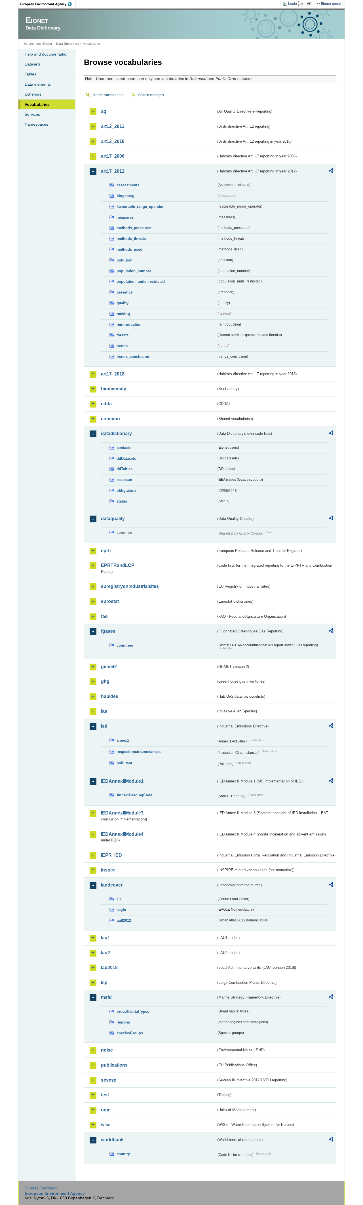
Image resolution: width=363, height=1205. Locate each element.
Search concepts (151, 95)
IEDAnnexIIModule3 (122, 813)
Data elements (38, 84)
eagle (121, 910)
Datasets (33, 64)
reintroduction (129, 324)
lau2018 (109, 967)
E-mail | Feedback (41, 1188)
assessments (128, 185)
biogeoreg (125, 196)
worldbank (112, 1139)
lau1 (105, 937)
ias (104, 711)
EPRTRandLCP (117, 565)
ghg (105, 681)
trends (122, 346)
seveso (109, 1080)
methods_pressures (134, 228)
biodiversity (113, 388)
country (123, 1154)
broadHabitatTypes (133, 1011)
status (122, 501)
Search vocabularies (108, 95)
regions (123, 1022)
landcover (112, 885)
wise (106, 1124)
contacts (124, 448)
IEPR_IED (111, 855)
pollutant (124, 763)
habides (109, 696)
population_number (134, 271)
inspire (108, 870)
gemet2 (109, 666)
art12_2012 (112, 126)
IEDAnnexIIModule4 (122, 834)
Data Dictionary (67, 43)
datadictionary (116, 433)
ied (104, 726)
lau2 (105, 952)
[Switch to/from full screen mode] (310, 4)
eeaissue (124, 480)
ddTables (124, 469)
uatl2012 (124, 920)
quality (122, 303)
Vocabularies (37, 104)
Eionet (47, 43)
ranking (123, 314)
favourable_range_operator (140, 206)
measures (125, 217)
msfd (106, 997)
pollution (124, 260)
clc (119, 899)
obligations (126, 490)
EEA (48, 4)
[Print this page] (302, 4)
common (110, 418)
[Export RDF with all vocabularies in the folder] (331, 171)
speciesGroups (130, 1033)
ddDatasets (126, 458)
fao (104, 616)
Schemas (33, 94)
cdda (106, 403)
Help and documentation (47, 54)
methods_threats (131, 239)
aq (103, 111)
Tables (30, 74)
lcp (104, 982)
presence (124, 292)
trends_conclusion (133, 356)
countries (125, 645)
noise (107, 1050)
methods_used (129, 249)
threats (122, 335)
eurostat (110, 601)
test (105, 1094)
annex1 (123, 740)
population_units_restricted (141, 281)
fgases (108, 631)
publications (114, 1065)
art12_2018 (112, 141)
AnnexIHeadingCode (134, 795)
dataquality (113, 518)
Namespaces (36, 124)
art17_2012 (112, 171)
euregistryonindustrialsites (130, 586)
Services (32, 114)
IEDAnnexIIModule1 (122, 781)
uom (106, 1109)
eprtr (106, 550)
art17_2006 (112, 156)
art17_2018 (112, 374)
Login (292, 3)
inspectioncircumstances (139, 752)
